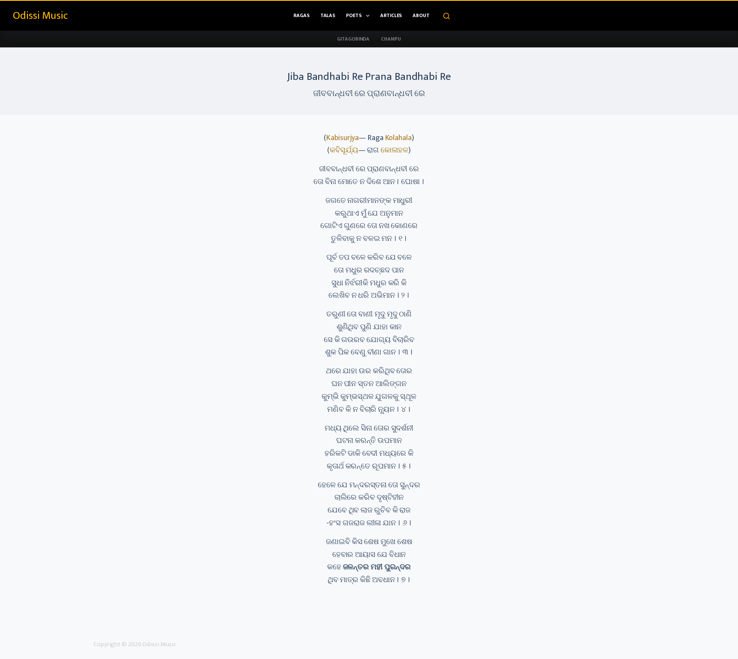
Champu (391, 39)
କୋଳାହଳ (394, 150)
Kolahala (398, 138)
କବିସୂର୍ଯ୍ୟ (344, 150)
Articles (391, 15)
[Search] (446, 16)
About (421, 15)
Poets (354, 15)
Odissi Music (40, 15)
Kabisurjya (342, 138)
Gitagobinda (353, 39)
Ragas (301, 15)
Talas (328, 15)
